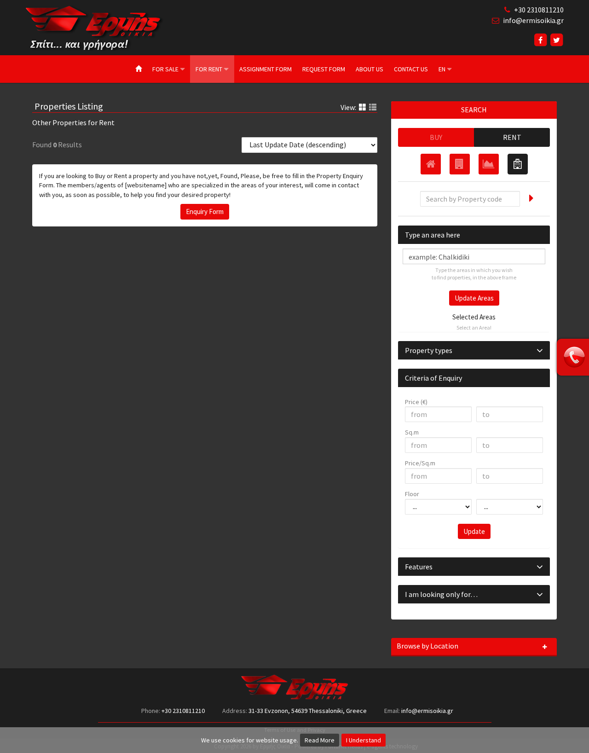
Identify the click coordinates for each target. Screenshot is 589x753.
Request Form (323, 69)
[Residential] (431, 164)
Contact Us (411, 69)
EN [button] (443, 69)
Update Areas (474, 298)
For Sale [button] (166, 69)
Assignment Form (265, 69)
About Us (369, 69)
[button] (474, 350)
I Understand (363, 740)
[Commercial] (460, 164)
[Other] (518, 164)
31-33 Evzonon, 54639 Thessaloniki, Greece (307, 711)
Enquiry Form (205, 211)
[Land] (489, 164)
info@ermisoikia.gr (533, 20)
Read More (320, 740)
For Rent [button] (210, 69)
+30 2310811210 (539, 9)
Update (474, 531)
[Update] (530, 197)
